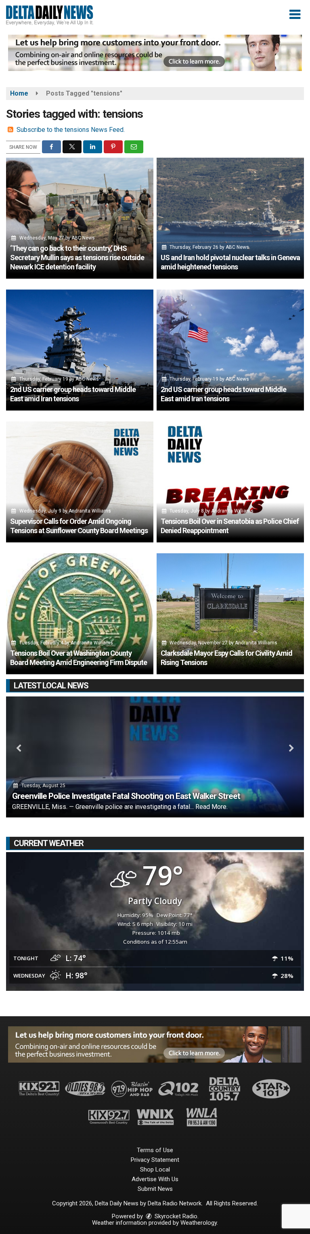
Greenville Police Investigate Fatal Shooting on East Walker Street (126, 796)
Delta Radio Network (174, 1203)
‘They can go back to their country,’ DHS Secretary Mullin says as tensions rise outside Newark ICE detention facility (77, 257)
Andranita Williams (90, 511)
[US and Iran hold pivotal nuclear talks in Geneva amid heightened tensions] (230, 218)
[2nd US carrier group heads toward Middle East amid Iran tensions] (79, 350)
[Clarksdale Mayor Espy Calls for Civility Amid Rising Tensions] (230, 613)
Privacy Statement (155, 1159)
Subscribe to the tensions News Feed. (71, 129)
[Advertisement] (155, 53)
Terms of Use (155, 1150)
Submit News (155, 1188)
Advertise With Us (155, 1179)
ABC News (83, 238)
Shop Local (155, 1169)
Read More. (211, 807)
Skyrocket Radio (175, 1216)
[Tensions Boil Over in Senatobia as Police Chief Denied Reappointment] (230, 481)
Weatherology (198, 1222)
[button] (295, 14)
